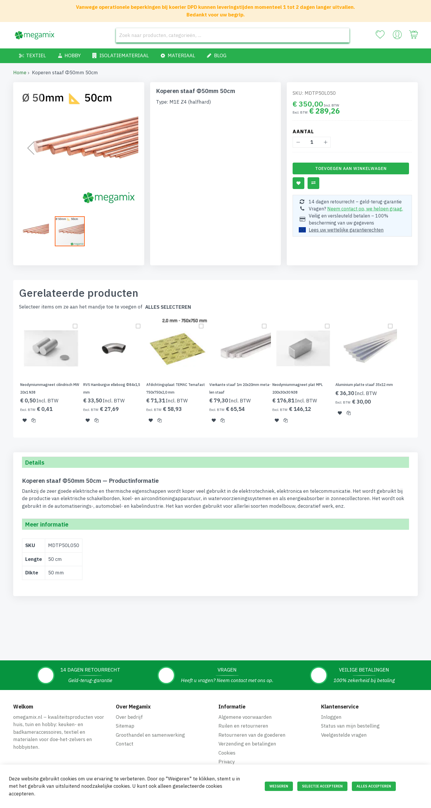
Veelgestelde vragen (344, 735)
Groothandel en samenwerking (150, 735)
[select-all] (168, 307)
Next (419, 374)
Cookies (226, 753)
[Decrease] (298, 142)
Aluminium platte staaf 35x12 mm (364, 384)
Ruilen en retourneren (243, 726)
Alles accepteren (374, 786)
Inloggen (331, 717)
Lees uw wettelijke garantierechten (346, 230)
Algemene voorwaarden (245, 717)
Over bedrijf (129, 717)
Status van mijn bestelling (350, 726)
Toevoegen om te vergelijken (313, 183)
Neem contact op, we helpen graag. (365, 209)
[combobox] (232, 35)
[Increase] (325, 142)
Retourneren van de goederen (252, 735)
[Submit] (342, 35)
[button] (31, 148)
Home (19, 72)
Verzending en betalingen (247, 743)
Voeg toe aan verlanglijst (298, 183)
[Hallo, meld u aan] (397, 36)
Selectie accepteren (322, 786)
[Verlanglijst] (380, 34)
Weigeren (278, 786)
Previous (11, 374)
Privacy (226, 761)
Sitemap (125, 726)
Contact (124, 743)
